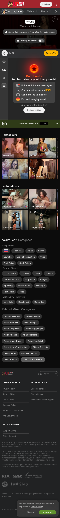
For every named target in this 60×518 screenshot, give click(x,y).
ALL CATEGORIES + (33, 359)
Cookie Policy (37, 507)
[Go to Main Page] (18, 4)
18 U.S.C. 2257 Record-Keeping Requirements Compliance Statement (28, 495)
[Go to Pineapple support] (5, 484)
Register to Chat (34, 110)
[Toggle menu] (3, 4)
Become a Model (38, 389)
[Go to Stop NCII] (20, 484)
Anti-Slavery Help (10, 416)
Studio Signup (37, 394)
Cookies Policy (9, 405)
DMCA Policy (8, 400)
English (46, 374)
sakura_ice (8, 240)
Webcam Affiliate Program (42, 400)
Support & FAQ (9, 431)
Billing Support (9, 436)
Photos (46, 11)
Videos (32, 11)
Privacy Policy (9, 389)
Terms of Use (9, 394)
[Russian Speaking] (6, 250)
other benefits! (39, 105)
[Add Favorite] (5, 53)
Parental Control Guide (13, 410)
